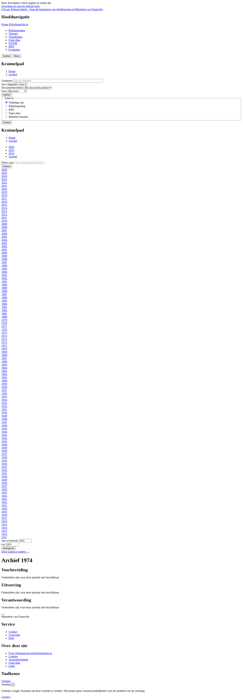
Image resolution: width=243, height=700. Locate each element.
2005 (4, 236)
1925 (4, 492)
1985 (4, 300)
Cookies (13, 656)
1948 (4, 418)
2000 (4, 252)
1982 (4, 310)
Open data (14, 40)
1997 (4, 262)
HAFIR (13, 43)
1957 (4, 390)
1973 (4, 339)
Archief (13, 74)
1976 (4, 329)
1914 (4, 527)
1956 (4, 393)
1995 (4, 268)
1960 (4, 380)
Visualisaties (15, 36)
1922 (4, 502)
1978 (4, 323)
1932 (4, 470)
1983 (4, 307)
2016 (4, 201)
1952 (4, 406)
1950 (4, 412)
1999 (4, 255)
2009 (4, 224)
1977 (4, 326)
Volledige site (16, 102)
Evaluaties (14, 49)
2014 (4, 208)
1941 (4, 441)
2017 (4, 198)
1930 (4, 476)
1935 (4, 460)
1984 (4, 303)
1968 (4, 355)
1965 (4, 364)
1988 (4, 291)
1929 (4, 479)
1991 (4, 281)
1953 (4, 403)
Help (11, 638)
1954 (4, 399)
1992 (4, 278)
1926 (4, 489)
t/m (3, 544)
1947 (4, 422)
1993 (4, 275)
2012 (4, 214)
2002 (4, 246)
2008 (4, 227)
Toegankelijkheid (18, 659)
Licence (5, 696)
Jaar (3, 84)
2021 (4, 185)
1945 (4, 428)
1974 (4, 335)
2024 (11, 153)
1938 (4, 450)
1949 (4, 415)
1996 (4, 265)
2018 (4, 195)
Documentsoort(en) (12, 87)
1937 (4, 454)
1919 (4, 511)
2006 (4, 233)
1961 (4, 377)
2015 (4, 204)
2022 (4, 182)
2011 (4, 217)
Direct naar (7, 162)
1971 (4, 345)
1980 (4, 316)
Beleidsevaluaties (18, 116)
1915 (4, 524)
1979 (4, 319)
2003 (4, 243)
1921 (4, 505)
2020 (4, 188)
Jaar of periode (9, 540)
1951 (4, 409)
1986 (4, 297)
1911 (4, 537)
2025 (11, 150)
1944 (4, 431)
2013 (4, 211)
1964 (4, 367)
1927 (4, 486)
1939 (4, 447)
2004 (4, 240)
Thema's (13, 33)
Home (12, 71)
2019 (4, 192)
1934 (4, 463)
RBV (12, 46)
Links (12, 666)
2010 (4, 220)
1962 (4, 374)
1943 (4, 434)
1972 (4, 342)
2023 (4, 179)
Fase (4, 91)
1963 (4, 371)
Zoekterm (6, 80)
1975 (4, 332)
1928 (4, 482)
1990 (4, 284)
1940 (4, 444)
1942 (4, 438)
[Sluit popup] (2, 614)
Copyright (14, 634)
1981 (4, 313)
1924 (4, 495)
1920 (4, 508)
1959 (4, 383)
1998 (4, 259)
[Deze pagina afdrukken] (28, 552)
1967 (4, 358)
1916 (4, 521)
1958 (4, 387)
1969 (4, 351)
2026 (11, 146)
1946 (4, 425)
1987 (4, 294)
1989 (4, 287)
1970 (4, 348)
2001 (4, 249)
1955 (4, 396)
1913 (4, 530)
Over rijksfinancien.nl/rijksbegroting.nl (30, 653)
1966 (4, 361)
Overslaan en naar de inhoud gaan (20, 6)
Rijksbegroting (17, 30)
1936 (4, 457)
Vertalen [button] (6, 681)
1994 (4, 271)
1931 (4, 473)
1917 (4, 518)
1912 (4, 534)
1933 (4, 466)
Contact (13, 631)
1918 (4, 514)
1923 (4, 498)
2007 (4, 230)
